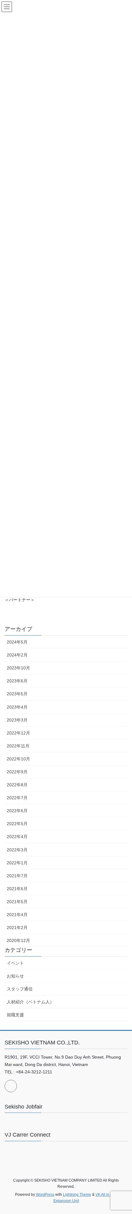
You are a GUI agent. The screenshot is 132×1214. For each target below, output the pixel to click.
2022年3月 (17, 849)
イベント (15, 963)
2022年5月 (17, 823)
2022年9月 (17, 771)
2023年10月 (18, 667)
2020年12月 (18, 940)
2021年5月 (17, 901)
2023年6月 (17, 680)
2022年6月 (17, 810)
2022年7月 (17, 797)
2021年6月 (17, 888)
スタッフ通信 (20, 988)
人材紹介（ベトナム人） (30, 1001)
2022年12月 (18, 732)
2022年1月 (17, 862)
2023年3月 (17, 720)
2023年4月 (17, 707)
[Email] (11, 1086)
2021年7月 (17, 875)
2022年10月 (18, 758)
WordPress (45, 1194)
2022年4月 (17, 836)
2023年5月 (17, 693)
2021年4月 (17, 914)
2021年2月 (17, 927)
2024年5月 (17, 642)
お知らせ (15, 975)
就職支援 (15, 1014)
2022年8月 (17, 784)
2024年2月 (17, 654)
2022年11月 (18, 745)
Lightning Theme (77, 1194)
